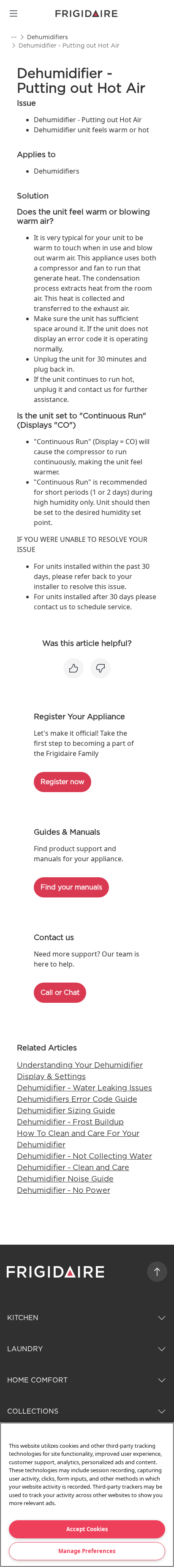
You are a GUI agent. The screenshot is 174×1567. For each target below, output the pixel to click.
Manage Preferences (86, 1551)
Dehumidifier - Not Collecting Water (84, 1156)
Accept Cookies (87, 1529)
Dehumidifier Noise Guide (65, 1178)
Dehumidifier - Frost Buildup (70, 1121)
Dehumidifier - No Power (63, 1190)
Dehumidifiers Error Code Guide (77, 1099)
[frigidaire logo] (56, 1272)
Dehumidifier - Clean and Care (73, 1167)
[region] (87, 1494)
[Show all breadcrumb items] (13, 37)
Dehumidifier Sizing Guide (66, 1110)
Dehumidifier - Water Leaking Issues (84, 1087)
